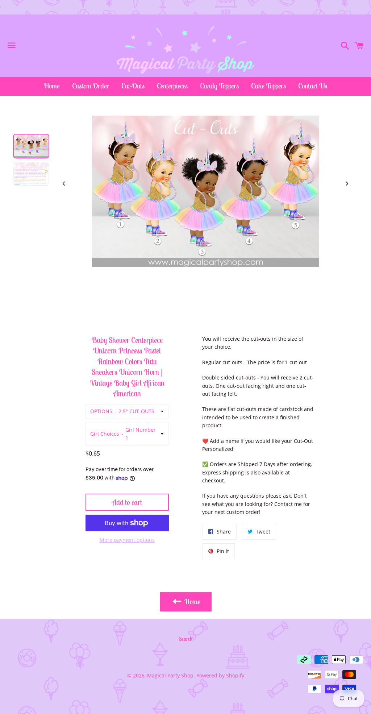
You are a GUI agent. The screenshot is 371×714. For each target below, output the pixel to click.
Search (185, 638)
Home (52, 85)
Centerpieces (172, 85)
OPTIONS (101, 411)
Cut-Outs (133, 85)
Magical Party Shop (170, 675)
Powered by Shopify (220, 675)
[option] (31, 146)
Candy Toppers (219, 85)
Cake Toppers (268, 85)
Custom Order (90, 85)
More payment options (127, 539)
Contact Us (312, 85)
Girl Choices (104, 433)
